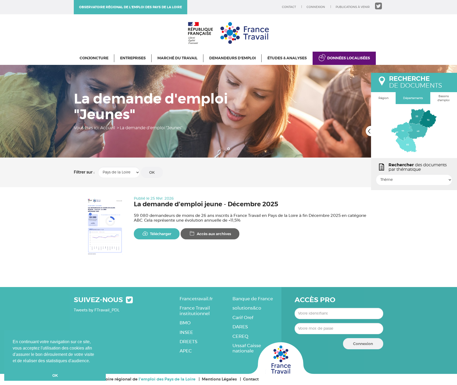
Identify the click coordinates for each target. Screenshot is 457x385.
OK (152, 172)
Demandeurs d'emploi (232, 58)
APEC (186, 351)
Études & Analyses (287, 58)
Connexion (316, 7)
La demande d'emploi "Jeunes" (151, 128)
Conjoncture (94, 58)
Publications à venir (353, 7)
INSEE (186, 332)
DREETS (188, 341)
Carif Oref (242, 317)
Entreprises (133, 58)
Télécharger (160, 233)
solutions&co (246, 308)
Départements (413, 98)
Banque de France (252, 299)
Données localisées (348, 58)
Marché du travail (177, 58)
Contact (289, 7)
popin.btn (373, 184)
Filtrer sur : (84, 172)
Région (383, 98)
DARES (240, 327)
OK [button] (55, 375)
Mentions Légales (219, 379)
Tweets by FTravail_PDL (97, 310)
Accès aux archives (214, 233)
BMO (185, 323)
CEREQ (240, 336)
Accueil (107, 128)
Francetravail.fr (196, 299)
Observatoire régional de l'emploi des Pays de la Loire (130, 7)
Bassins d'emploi (443, 98)
